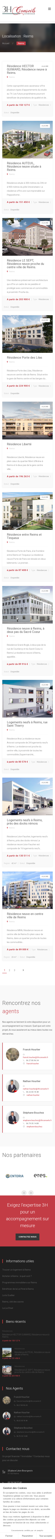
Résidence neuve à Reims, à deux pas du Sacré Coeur (25, 630)
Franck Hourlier (31, 1049)
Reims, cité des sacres (13, 1301)
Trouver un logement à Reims (16, 1270)
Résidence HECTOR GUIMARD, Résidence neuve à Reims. (27, 69)
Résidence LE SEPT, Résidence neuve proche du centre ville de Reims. (25, 264)
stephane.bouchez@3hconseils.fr (37, 1120)
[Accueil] (19, 10)
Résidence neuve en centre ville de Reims (25, 915)
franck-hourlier (33, 1064)
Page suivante (20, 971)
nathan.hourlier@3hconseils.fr (36, 1089)
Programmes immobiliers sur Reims (19, 1282)
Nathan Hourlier (31, 1081)
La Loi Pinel (7, 1308)
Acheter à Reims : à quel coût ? (17, 1276)
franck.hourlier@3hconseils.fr (35, 1057)
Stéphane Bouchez (33, 1112)
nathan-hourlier (33, 1095)
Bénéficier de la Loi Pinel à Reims (18, 1289)
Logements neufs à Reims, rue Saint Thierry (27, 723)
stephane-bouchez (34, 1127)
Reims (12, 77)
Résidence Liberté (19, 444)
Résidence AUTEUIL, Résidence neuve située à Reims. (24, 166)
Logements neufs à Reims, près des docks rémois (24, 821)
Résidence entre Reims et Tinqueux (24, 536)
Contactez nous (27, 1237)
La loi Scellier (8, 1295)
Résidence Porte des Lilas (24, 357)
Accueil (5, 43)
